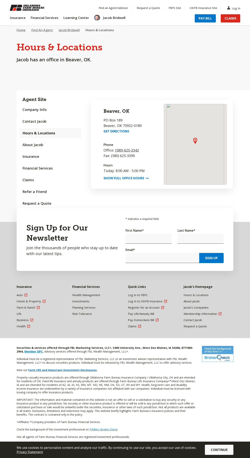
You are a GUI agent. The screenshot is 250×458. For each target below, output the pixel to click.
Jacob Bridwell (69, 30)
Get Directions (116, 131)
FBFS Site (175, 8)
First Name (135, 230)
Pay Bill (205, 18)
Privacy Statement (30, 452)
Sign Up (211, 258)
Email (130, 250)
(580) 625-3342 (127, 150)
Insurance (30, 156)
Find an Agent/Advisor (113, 8)
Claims (230, 18)
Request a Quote (148, 8)
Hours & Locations (100, 30)
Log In (236, 8)
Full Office (126, 178)
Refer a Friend (34, 191)
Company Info (34, 109)
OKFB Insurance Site (203, 8)
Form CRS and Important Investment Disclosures (62, 370)
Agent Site (34, 99)
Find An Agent (42, 30)
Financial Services (37, 168)
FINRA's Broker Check (103, 429)
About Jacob (32, 144)
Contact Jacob (34, 121)
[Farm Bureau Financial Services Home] (35, 8)
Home (21, 30)
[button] (195, 140)
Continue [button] (219, 450)
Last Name (186, 230)
